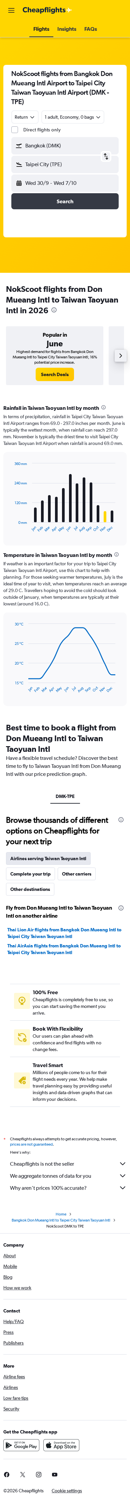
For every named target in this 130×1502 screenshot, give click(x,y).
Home (61, 1214)
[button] (11, 10)
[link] (55, 374)
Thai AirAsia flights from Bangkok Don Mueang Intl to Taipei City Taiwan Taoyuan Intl (64, 949)
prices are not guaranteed (31, 1144)
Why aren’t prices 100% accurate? (48, 1188)
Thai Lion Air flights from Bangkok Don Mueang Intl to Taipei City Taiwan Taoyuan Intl (64, 933)
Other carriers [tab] (76, 874)
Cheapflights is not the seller (42, 1164)
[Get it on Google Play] (21, 1445)
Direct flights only (42, 129)
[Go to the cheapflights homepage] (47, 10)
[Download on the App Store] (61, 1445)
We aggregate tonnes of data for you (50, 1176)
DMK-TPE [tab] (65, 796)
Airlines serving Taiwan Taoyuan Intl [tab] (48, 858)
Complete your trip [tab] (30, 874)
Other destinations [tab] (30, 889)
